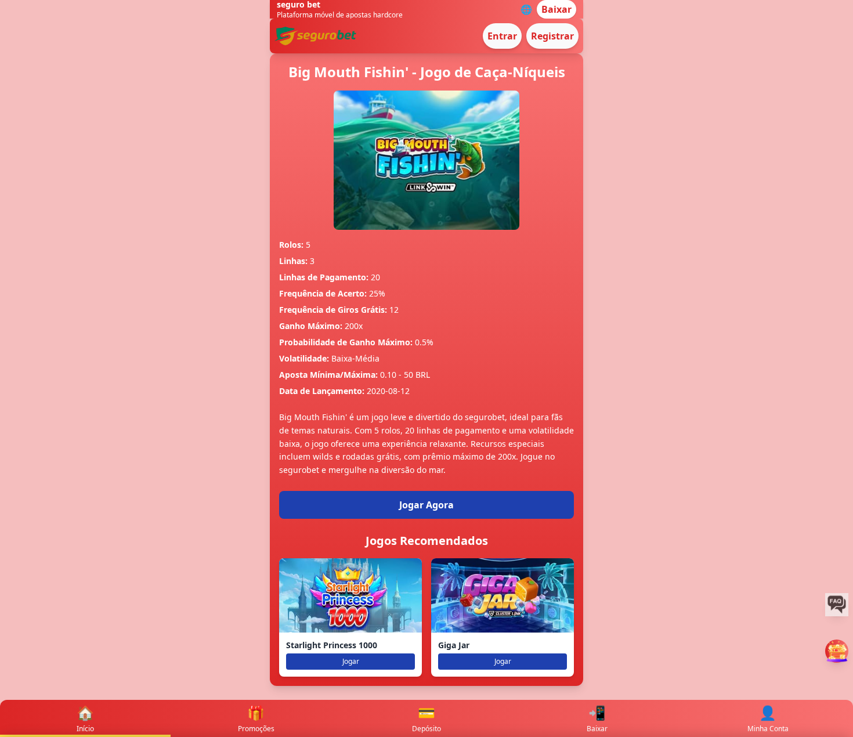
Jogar (350, 661)
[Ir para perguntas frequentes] (836, 604)
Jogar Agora (426, 504)
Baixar (556, 9)
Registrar (552, 36)
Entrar (502, 36)
